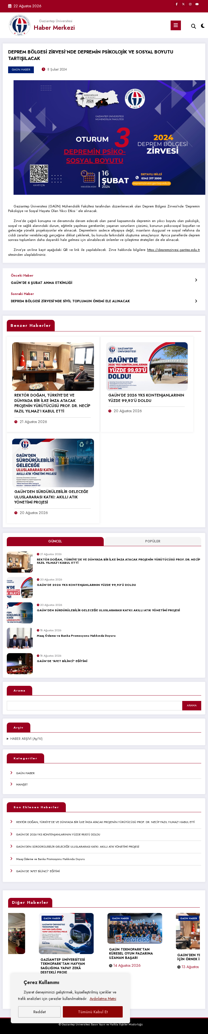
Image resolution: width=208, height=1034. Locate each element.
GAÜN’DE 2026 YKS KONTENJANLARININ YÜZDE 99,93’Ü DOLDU (86, 585)
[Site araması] (193, 26)
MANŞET (22, 784)
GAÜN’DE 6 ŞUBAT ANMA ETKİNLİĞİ (41, 283)
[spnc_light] (202, 26)
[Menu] (176, 25)
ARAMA (192, 705)
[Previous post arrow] (196, 280)
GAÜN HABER (25, 773)
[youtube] (196, 4)
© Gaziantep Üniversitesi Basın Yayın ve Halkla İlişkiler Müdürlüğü (101, 1024)
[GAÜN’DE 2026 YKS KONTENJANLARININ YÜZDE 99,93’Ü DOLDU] (147, 366)
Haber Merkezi (54, 27)
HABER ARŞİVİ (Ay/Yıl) (26, 739)
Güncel (55, 541)
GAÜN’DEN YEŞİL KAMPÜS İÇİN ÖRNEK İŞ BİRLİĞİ (169, 957)
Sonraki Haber (22, 294)
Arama (19, 690)
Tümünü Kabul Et (93, 1012)
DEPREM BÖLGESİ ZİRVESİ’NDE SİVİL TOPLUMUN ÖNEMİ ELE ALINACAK (70, 301)
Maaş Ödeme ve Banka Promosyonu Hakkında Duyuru (76, 636)
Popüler (152, 541)
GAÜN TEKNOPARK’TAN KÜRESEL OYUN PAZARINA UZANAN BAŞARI (100, 954)
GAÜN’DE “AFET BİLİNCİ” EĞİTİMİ (62, 661)
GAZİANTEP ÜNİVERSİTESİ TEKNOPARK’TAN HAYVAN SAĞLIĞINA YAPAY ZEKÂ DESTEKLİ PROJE (32, 966)
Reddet (39, 1012)
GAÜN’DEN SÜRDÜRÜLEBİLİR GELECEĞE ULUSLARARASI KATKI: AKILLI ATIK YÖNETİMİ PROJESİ (108, 610)
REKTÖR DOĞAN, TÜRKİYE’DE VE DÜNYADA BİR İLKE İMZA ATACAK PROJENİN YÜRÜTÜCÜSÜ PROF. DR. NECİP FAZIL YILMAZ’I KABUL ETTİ (118, 561)
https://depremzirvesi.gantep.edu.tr (173, 249)
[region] (70, 998)
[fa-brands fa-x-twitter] (183, 4)
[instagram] (190, 4)
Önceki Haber (22, 275)
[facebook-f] (176, 4)
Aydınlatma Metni (103, 998)
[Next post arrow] (196, 301)
